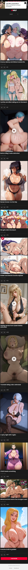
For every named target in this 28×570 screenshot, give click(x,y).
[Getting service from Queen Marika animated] (14, 303)
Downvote (4, 67)
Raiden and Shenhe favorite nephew (11, 275)
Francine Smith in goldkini (8, 549)
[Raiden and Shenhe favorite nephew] (14, 256)
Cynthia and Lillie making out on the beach (13, 102)
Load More (14, 558)
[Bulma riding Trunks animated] (14, 131)
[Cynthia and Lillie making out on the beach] (14, 85)
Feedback (16, 568)
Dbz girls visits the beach (8, 230)
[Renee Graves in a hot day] (14, 180)
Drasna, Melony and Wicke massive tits (12, 62)
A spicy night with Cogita (8, 435)
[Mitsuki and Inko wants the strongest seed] (14, 488)
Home (10, 568)
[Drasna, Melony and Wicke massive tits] (14, 40)
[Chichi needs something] (14, 456)
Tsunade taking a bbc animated (10, 385)
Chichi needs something (8, 471)
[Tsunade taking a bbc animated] (14, 359)
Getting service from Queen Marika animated (11, 326)
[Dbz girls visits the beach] (14, 219)
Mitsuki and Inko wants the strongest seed (13, 499)
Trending (2, 238)
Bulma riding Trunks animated (9, 153)
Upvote (1, 67)
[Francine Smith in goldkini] (14, 527)
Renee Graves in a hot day (8, 202)
